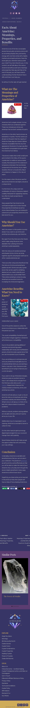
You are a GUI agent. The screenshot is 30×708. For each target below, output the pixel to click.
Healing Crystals (7, 653)
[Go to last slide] (4, 581)
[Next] (25, 581)
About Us (5, 666)
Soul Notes (5, 695)
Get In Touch (6, 676)
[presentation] (15, 575)
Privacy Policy (6, 681)
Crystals (5, 18)
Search (19, 21)
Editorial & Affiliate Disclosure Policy (13, 678)
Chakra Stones (6, 643)
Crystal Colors (6, 646)
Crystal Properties (7, 651)
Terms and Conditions (8, 686)
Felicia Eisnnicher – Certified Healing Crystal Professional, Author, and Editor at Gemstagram (14, 671)
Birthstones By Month (8, 641)
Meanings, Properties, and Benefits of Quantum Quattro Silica (23, 540)
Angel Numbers (17, 18)
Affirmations (5, 690)
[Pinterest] (19, 13)
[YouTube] (27, 705)
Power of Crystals (7, 656)
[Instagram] (16, 13)
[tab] (13, 606)
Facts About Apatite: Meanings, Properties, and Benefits (6, 539)
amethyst (24, 460)
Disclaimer (5, 683)
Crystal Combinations (8, 648)
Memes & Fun (6, 693)
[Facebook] (11, 13)
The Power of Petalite (12, 596)
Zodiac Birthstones (9, 21)
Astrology (5, 638)
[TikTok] (13, 13)
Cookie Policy (6, 688)
